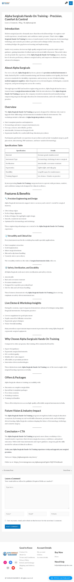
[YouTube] (13, 568)
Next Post (67, 470)
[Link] (16, 562)
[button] (60, 578)
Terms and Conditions (27, 557)
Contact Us (23, 552)
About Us (22, 555)
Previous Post (7, 470)
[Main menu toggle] (71, 3)
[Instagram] (5, 562)
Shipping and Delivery (26, 565)
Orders (39, 555)
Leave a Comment (11, 23)
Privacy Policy (24, 560)
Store (57, 556)
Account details (42, 557)
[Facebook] (10, 562)
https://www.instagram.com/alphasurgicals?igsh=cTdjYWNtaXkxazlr (38, 462)
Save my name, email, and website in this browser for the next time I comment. (34, 521)
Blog (20, 23)
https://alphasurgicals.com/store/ (25, 457)
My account (41, 552)
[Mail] (7, 568)
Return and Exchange (26, 563)
